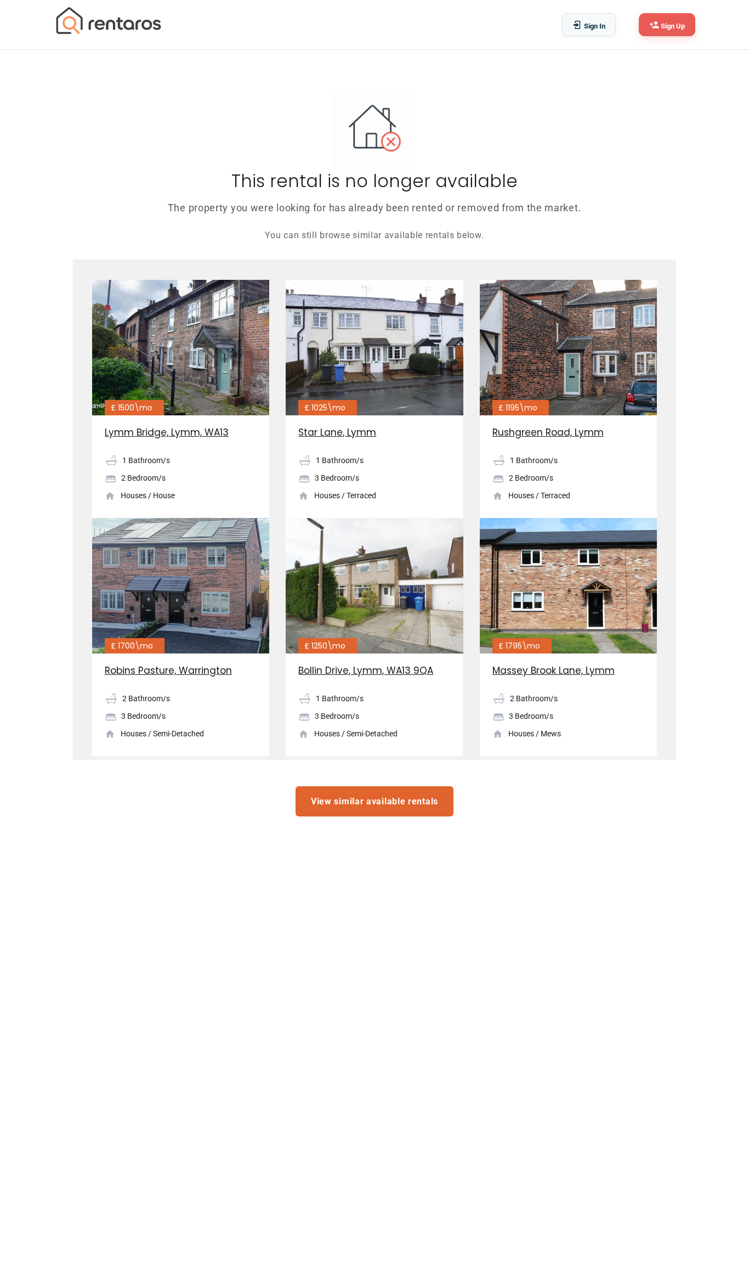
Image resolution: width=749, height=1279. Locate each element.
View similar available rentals (374, 801)
